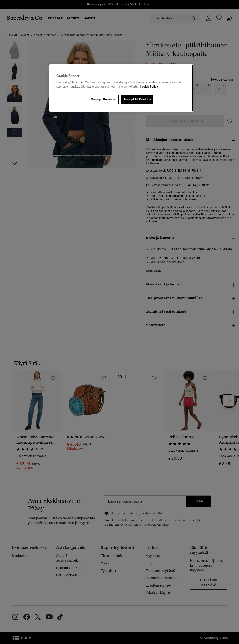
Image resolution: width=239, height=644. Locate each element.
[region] (121, 88)
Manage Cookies (103, 99)
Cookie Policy (149, 86)
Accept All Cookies (137, 99)
